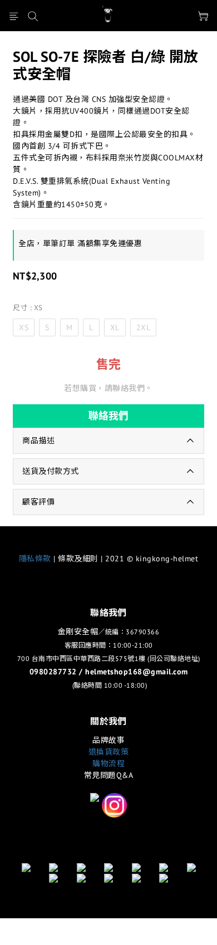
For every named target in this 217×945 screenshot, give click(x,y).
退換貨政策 (108, 752)
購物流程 (108, 763)
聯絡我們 (108, 415)
